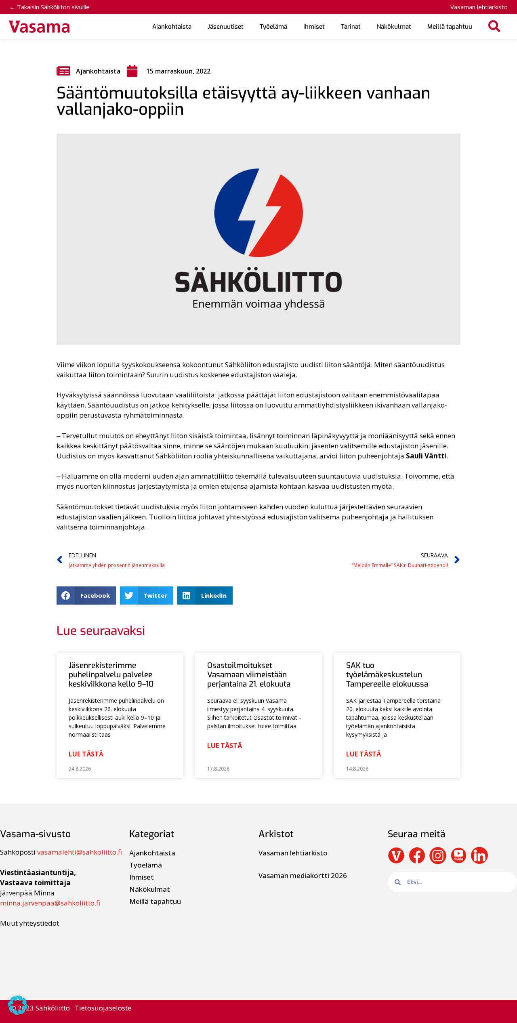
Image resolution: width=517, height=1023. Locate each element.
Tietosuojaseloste (103, 1007)
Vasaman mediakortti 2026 (302, 875)
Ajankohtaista (171, 27)
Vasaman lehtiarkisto (479, 7)
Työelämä (273, 27)
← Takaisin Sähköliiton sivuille (49, 7)
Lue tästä (86, 754)
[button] (494, 27)
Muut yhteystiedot (29, 923)
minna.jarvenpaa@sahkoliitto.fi (50, 902)
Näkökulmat (394, 27)
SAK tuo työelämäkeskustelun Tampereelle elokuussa (387, 674)
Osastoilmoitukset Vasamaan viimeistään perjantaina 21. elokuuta (248, 674)
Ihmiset (314, 27)
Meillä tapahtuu (449, 27)
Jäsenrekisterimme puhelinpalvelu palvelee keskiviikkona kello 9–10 (111, 674)
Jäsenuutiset (226, 27)
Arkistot (276, 834)
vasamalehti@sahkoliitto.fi (79, 852)
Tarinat (351, 27)
